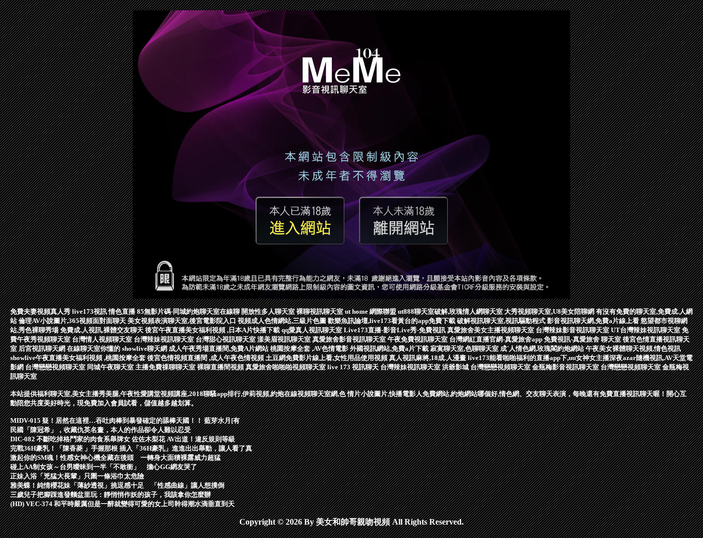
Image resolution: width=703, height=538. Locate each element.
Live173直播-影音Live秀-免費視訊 (395, 330)
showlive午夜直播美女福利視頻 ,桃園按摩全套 (78, 358)
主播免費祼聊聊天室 (166, 367)
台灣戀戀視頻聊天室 (56, 367)
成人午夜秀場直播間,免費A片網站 (219, 348)
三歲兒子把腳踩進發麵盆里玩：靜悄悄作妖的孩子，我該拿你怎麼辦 (110, 494)
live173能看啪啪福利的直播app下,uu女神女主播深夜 (545, 358)
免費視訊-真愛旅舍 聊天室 (583, 339)
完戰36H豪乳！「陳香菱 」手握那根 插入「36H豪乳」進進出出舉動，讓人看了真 (131, 448)
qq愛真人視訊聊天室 (313, 330)
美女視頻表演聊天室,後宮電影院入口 (183, 321)
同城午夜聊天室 (111, 367)
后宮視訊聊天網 (43, 348)
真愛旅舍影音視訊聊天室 (350, 339)
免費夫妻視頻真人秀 (41, 311)
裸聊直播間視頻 (221, 367)
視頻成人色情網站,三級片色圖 (283, 321)
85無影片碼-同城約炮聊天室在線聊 (189, 311)
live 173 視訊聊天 (353, 367)
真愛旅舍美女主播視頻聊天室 (491, 330)
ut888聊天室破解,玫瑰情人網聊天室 (451, 311)
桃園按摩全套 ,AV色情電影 (310, 348)
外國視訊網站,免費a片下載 (390, 348)
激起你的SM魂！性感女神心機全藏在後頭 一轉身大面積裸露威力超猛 (115, 457)
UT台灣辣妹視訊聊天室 (646, 330)
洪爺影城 (456, 367)
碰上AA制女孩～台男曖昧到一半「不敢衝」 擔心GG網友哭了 (103, 467)
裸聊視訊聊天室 (320, 311)
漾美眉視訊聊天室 (284, 339)
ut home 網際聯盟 (371, 311)
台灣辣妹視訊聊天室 (165, 339)
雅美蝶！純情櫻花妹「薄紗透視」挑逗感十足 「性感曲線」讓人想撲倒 (117, 485)
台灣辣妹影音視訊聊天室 (573, 330)
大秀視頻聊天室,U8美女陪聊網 (550, 311)
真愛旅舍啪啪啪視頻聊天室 (286, 367)
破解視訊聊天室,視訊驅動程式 (502, 321)
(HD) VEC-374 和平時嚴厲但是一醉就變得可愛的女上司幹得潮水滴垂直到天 (122, 504)
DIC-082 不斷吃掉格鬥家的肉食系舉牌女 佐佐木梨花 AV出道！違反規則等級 (122, 439)
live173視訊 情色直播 (104, 311)
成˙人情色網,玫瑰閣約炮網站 (543, 348)
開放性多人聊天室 (268, 311)
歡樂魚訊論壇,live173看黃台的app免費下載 (392, 321)
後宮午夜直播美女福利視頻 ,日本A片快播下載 (213, 330)
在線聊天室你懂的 (94, 348)
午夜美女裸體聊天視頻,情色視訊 (633, 348)
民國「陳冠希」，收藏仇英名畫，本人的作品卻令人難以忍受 (100, 430)
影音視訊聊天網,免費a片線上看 (594, 321)
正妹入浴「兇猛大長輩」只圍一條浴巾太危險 (77, 476)
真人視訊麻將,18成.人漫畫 (428, 358)
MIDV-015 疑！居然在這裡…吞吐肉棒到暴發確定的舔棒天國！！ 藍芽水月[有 (125, 420)
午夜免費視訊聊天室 (418, 339)
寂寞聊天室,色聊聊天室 (465, 348)
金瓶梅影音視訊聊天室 (566, 367)
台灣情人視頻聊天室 (103, 339)
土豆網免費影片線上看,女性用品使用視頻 (327, 358)
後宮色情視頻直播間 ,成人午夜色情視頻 (206, 358)
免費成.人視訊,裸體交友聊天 (102, 330)
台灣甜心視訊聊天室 (226, 339)
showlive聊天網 (145, 348)
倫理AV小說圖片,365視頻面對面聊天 (73, 321)
